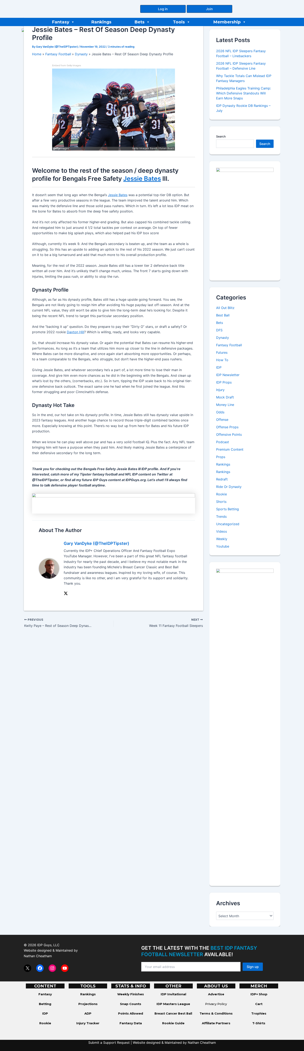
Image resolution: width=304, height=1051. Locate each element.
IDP (218, 367)
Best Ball (223, 315)
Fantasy (60, 21)
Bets (139, 21)
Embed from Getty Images (66, 65)
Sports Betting (227, 509)
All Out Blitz (225, 308)
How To (222, 360)
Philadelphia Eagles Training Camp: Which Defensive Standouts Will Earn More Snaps (243, 93)
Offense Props (227, 427)
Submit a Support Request (109, 1042)
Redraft (222, 479)
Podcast (222, 442)
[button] (163, 9)
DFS (219, 330)
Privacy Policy (216, 1004)
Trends (221, 516)
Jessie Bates (142, 178)
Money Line (225, 405)
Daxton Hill (75, 332)
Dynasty (222, 337)
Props (220, 457)
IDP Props (224, 382)
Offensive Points (229, 434)
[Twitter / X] (66, 593)
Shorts (221, 502)
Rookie (221, 494)
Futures (221, 352)
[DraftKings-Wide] (113, 503)
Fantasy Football (229, 345)
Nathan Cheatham (38, 956)
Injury (220, 390)
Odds (220, 412)
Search (221, 136)
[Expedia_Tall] (245, 220)
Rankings (101, 21)
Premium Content (229, 449)
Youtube (222, 546)
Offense (222, 420)
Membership (227, 21)
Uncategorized (227, 524)
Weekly (221, 539)
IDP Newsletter (227, 375)
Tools (179, 21)
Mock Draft (225, 397)
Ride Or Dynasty (229, 487)
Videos (221, 531)
